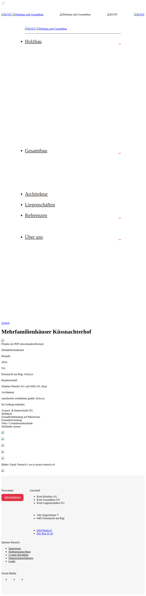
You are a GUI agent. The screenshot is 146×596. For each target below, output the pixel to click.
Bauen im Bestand (44, 170)
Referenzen (36, 215)
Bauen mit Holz (42, 115)
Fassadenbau (40, 82)
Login (12, 561)
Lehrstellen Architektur (47, 278)
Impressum (15, 548)
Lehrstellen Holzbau (45, 267)
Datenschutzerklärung (21, 558)
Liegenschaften (40, 204)
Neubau (37, 50)
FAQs (36, 126)
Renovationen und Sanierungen (52, 71)
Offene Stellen (41, 256)
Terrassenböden (42, 93)
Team (35, 245)
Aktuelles (38, 289)
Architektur (36, 194)
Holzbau (33, 41)
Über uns (34, 237)
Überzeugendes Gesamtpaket (50, 181)
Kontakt (37, 311)
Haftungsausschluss (20, 551)
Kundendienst (41, 104)
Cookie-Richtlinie (18, 554)
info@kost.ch (44, 530)
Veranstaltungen (42, 300)
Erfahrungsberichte (44, 223)
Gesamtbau (36, 150)
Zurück (5, 322)
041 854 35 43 (45, 533)
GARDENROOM (43, 137)
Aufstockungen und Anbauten (51, 61)
